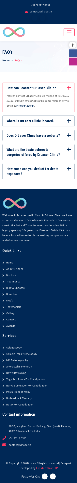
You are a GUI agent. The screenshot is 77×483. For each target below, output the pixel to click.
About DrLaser (14, 269)
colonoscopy (14, 347)
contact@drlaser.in (41, 11)
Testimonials (13, 307)
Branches (11, 294)
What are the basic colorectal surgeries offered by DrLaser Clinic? (33, 152)
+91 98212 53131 (40, 5)
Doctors (11, 275)
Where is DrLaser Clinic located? (30, 121)
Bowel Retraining (16, 373)
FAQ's (9, 300)
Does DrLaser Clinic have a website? (33, 135)
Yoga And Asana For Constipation (25, 379)
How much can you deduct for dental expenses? (33, 171)
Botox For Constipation (19, 404)
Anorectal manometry (19, 366)
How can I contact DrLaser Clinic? (31, 88)
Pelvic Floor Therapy (18, 392)
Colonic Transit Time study (21, 354)
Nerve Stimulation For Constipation (26, 385)
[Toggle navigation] (69, 32)
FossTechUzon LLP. (47, 468)
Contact (11, 319)
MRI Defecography (17, 360)
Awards (10, 326)
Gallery (10, 313)
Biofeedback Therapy (19, 398)
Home (5, 60)
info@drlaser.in (25, 105)
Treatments (13, 281)
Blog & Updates (15, 288)
